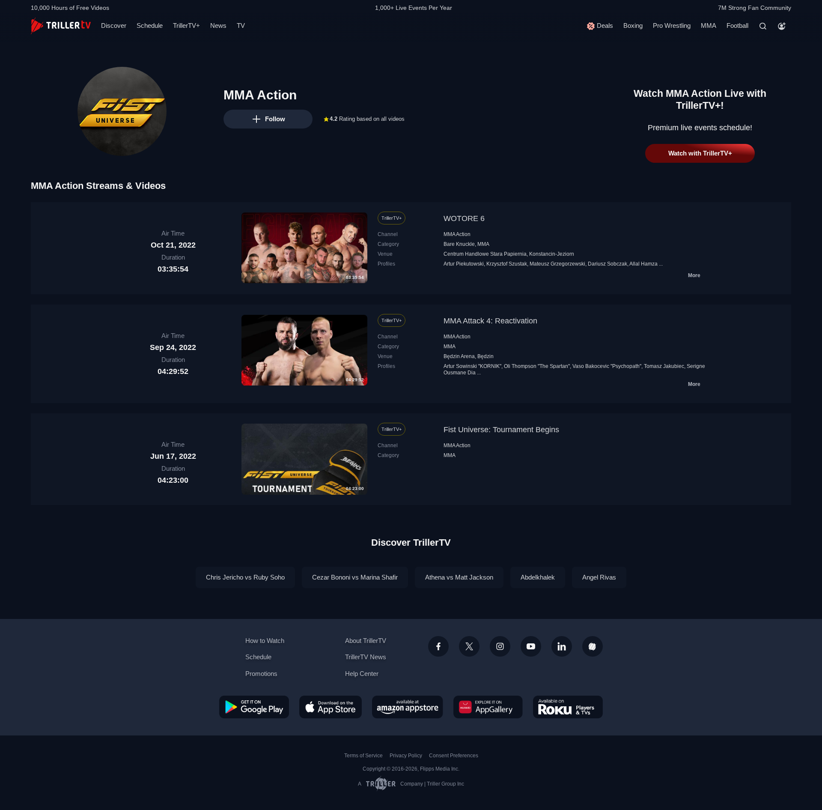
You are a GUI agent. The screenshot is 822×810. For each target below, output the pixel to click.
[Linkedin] (561, 646)
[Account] (781, 26)
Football (737, 25)
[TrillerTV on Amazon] (407, 707)
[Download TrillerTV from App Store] (330, 707)
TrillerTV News (365, 657)
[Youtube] (531, 646)
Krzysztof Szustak (506, 264)
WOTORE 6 (464, 218)
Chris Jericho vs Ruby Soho (245, 577)
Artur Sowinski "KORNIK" (472, 366)
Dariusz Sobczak (607, 264)
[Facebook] (438, 646)
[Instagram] (500, 646)
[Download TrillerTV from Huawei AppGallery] (488, 707)
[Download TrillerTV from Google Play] (254, 707)
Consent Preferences (453, 756)
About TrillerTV (365, 640)
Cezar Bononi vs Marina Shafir (355, 577)
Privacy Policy (406, 756)
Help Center (361, 673)
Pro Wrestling (672, 25)
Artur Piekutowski (464, 264)
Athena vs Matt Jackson (459, 577)
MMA (708, 25)
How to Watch (264, 640)
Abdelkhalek (538, 577)
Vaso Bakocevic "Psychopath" (606, 366)
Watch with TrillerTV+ (700, 153)
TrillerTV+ (186, 25)
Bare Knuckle (459, 244)
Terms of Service (363, 756)
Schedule (150, 25)
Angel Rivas (599, 577)
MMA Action (457, 234)
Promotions (261, 673)
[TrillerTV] (61, 25)
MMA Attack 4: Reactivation (490, 321)
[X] (469, 646)
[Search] (763, 26)
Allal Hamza (643, 264)
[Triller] (592, 646)
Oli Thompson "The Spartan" (537, 366)
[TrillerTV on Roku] (568, 707)
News (218, 25)
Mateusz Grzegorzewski (557, 264)
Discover (113, 25)
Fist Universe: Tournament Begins (501, 429)
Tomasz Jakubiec (664, 366)
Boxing (633, 25)
